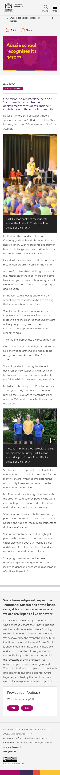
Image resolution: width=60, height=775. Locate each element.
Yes (13, 708)
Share (29, 30)
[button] (46, 7)
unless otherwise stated (20, 734)
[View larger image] (52, 210)
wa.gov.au (9, 751)
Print (13, 30)
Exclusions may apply (13, 763)
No (27, 708)
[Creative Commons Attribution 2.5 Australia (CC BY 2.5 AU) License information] (10, 759)
